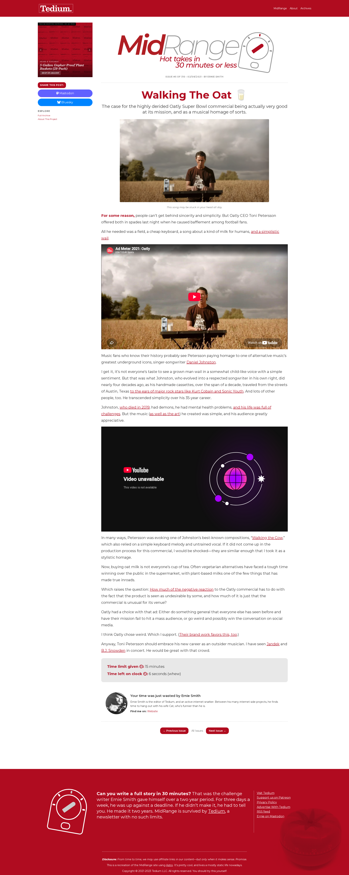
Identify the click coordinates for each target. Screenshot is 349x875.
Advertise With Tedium (273, 807)
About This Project (47, 119)
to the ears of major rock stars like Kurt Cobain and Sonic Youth (187, 391)
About (294, 8)
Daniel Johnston (201, 362)
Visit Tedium (265, 793)
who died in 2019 (135, 407)
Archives (305, 8)
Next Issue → (217, 730)
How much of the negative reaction (182, 589)
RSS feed (263, 811)
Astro (169, 865)
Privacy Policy (267, 802)
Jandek (273, 644)
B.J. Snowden (113, 650)
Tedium (216, 811)
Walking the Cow (267, 538)
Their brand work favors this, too (208, 634)
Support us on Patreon (274, 797)
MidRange (280, 8)
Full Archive (44, 115)
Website (152, 711)
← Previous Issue (174, 730)
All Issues (197, 730)
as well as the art (165, 414)
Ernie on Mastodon (270, 816)
